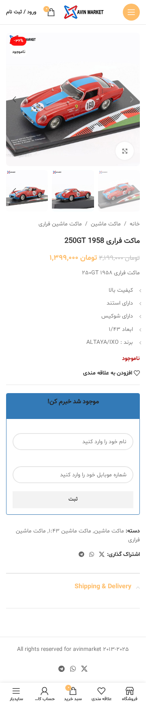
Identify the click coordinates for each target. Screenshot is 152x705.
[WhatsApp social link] (91, 555)
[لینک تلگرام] (81, 555)
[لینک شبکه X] (101, 555)
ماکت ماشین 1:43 (70, 531)
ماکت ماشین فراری (60, 224)
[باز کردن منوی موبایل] (131, 12)
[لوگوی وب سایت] (83, 12)
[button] (132, 99)
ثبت (73, 499)
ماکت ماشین (106, 224)
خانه (135, 224)
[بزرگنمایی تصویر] (125, 151)
